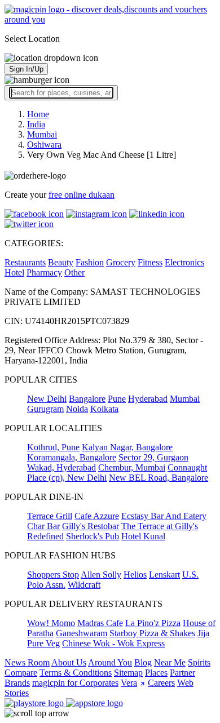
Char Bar (43, 526)
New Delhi (47, 398)
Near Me (170, 662)
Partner (182, 672)
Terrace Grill (49, 516)
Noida (77, 409)
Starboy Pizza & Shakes (152, 633)
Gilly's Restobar (90, 526)
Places (156, 672)
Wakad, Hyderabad (61, 467)
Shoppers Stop (53, 574)
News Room (27, 662)
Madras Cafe (100, 623)
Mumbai (185, 398)
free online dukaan (82, 194)
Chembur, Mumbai (131, 467)
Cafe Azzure (96, 516)
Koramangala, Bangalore (71, 457)
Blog (143, 662)
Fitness (150, 262)
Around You (110, 662)
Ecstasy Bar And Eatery (163, 516)
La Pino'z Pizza (153, 623)
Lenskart (164, 574)
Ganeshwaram (81, 633)
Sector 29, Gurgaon (153, 457)
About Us (68, 662)
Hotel (14, 272)
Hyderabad (148, 398)
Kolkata (104, 409)
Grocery (120, 262)
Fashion (90, 262)
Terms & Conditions (75, 672)
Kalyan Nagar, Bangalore (127, 447)
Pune (117, 398)
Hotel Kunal (143, 536)
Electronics (184, 262)
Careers (161, 682)
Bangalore (87, 398)
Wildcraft (84, 584)
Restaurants (25, 262)
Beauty (60, 262)
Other (74, 272)
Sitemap (128, 672)
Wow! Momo (51, 623)
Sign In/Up (26, 69)
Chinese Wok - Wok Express (113, 643)
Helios (135, 574)
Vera (129, 682)
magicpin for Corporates (75, 682)
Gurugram (45, 409)
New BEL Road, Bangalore (158, 477)
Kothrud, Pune (53, 447)
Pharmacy (44, 272)
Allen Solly (101, 574)
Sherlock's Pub (92, 536)
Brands (17, 682)
